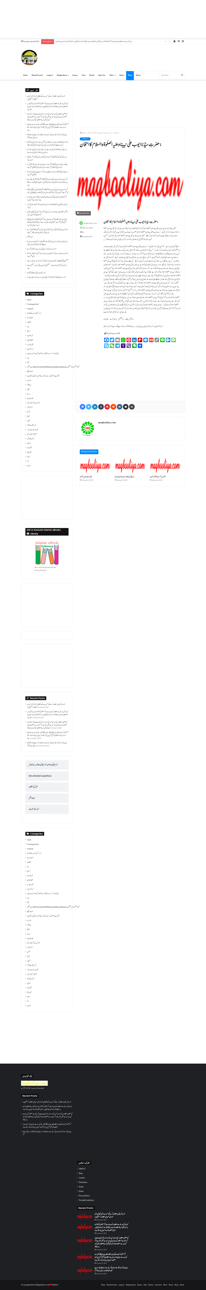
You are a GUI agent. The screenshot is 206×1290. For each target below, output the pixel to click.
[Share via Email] (126, 407)
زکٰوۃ (28, 362)
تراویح (28, 331)
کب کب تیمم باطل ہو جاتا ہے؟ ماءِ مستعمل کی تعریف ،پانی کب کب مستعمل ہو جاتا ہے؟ (47, 267)
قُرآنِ (28, 411)
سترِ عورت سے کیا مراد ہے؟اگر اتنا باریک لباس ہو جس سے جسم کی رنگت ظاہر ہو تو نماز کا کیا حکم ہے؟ (48, 255)
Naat (83, 75)
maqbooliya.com (90, 223)
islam (29, 299)
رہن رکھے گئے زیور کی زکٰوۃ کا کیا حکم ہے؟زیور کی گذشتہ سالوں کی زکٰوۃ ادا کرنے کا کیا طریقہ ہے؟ (47, 158)
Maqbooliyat (62, 75)
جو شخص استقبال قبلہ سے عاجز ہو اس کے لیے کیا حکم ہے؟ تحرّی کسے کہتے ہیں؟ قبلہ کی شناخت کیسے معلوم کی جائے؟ (47, 213)
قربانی (28, 416)
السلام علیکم (30, 237)
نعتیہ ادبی (29, 452)
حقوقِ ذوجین (30, 340)
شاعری (29, 380)
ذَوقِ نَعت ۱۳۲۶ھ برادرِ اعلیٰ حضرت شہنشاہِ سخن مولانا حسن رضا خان (43, 353)
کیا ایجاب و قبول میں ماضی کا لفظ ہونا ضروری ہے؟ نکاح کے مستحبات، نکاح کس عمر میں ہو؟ (47, 206)
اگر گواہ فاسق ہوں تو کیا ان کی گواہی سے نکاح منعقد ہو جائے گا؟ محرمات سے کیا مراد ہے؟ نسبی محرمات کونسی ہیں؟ (47, 198)
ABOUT (82, 1169)
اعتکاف (29, 322)
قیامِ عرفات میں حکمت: (86, 477)
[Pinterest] (107, 407)
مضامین (29, 443)
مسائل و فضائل (116, 133)
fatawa (75, 75)
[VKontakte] (119, 407)
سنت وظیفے (30, 371)
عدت (28, 394)
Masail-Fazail (37, 75)
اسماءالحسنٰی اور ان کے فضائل (34, 313)
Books (91, 75)
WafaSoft (54, 1284)
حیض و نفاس (30, 344)
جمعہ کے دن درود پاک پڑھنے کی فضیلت (36, 273)
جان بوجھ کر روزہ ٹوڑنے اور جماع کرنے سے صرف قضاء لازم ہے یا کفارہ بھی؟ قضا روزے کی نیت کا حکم (47, 136)
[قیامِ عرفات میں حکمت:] (95, 465)
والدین (29, 465)
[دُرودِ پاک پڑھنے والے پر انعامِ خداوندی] (130, 465)
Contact (82, 1178)
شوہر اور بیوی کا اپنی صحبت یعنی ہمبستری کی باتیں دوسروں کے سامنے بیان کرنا (46, 277)
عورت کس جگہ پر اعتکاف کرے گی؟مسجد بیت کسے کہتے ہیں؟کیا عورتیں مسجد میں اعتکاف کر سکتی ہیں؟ (46, 98)
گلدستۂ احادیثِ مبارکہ (32, 429)
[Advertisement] (103, 19)
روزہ (28, 358)
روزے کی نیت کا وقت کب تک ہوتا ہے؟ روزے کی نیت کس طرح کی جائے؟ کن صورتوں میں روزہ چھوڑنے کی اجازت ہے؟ (47, 151)
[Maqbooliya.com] (29, 57)
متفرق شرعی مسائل (32, 434)
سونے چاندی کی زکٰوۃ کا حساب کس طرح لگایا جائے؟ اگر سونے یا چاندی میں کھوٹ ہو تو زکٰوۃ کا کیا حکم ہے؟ (47, 173)
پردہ (28, 326)
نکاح (28, 456)
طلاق (28, 389)
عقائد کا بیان (30, 398)
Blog (130, 75)
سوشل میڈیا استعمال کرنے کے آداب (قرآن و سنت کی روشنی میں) (43, 376)
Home (121, 75)
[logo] (34, 1085)
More (112, 75)
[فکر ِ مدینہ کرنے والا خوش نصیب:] (165, 465)
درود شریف (30, 349)
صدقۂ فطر (29, 385)
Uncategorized (32, 304)
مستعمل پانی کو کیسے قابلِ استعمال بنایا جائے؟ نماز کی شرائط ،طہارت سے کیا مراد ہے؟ (48, 261)
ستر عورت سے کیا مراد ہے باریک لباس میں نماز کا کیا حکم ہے (42, 249)
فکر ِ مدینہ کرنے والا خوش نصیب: (158, 477)
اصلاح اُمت (30, 317)
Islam (25, 75)
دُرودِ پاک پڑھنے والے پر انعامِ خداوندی (124, 477)
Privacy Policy (84, 1196)
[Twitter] (89, 407)
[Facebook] (82, 407)
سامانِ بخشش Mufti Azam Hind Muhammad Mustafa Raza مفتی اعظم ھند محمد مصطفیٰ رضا (53, 367)
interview (102, 75)
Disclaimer (83, 1182)
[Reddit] (113, 407)
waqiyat (50, 75)
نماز (28, 461)
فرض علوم (29, 407)
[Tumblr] (101, 407)
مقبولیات (29, 447)
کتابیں (28, 420)
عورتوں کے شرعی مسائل (33, 403)
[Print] (132, 407)
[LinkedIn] (95, 407)
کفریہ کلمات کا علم (31, 425)
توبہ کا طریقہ (30, 335)
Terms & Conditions (86, 1200)
